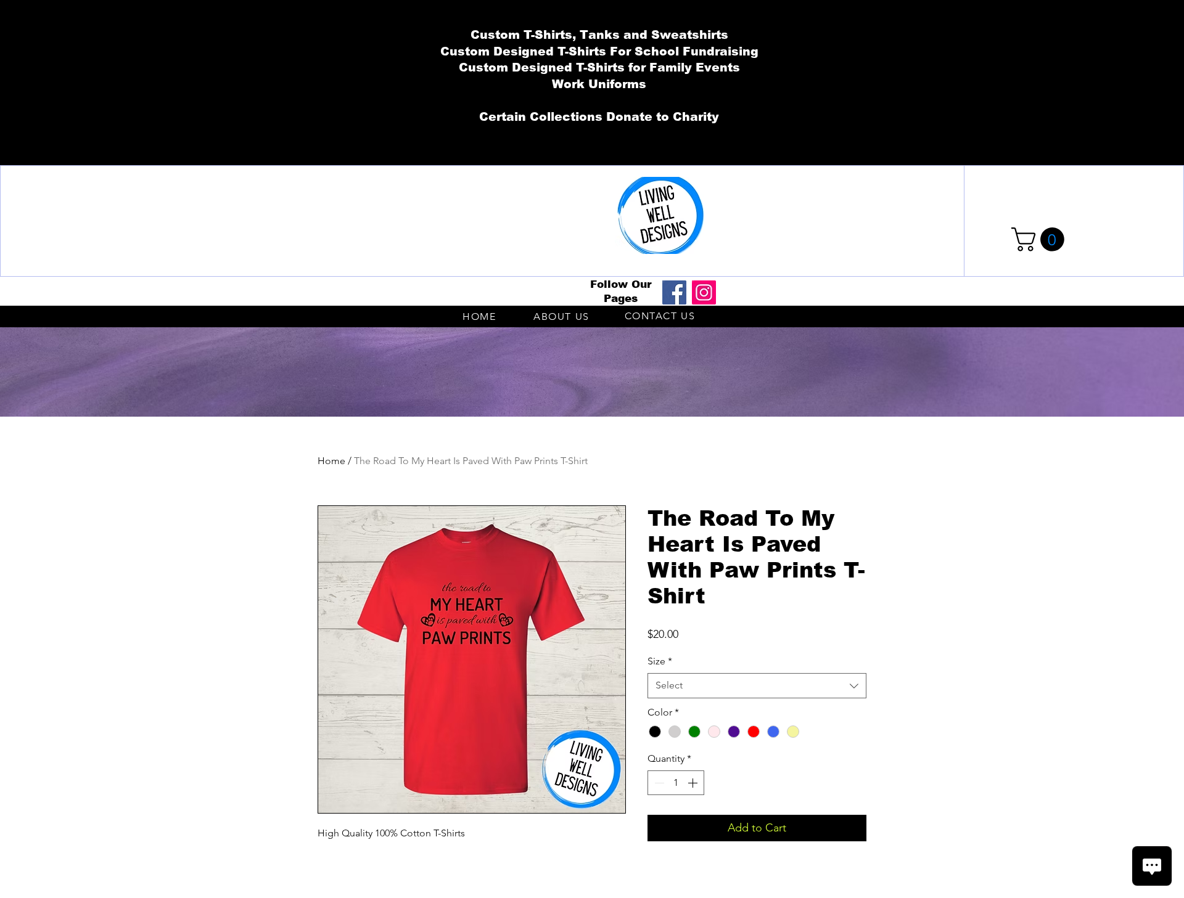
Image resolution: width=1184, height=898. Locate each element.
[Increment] (693, 782)
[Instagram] (704, 292)
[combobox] (757, 685)
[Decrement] (658, 782)
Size (660, 661)
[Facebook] (674, 292)
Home (331, 461)
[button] (1040, 239)
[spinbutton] (676, 782)
